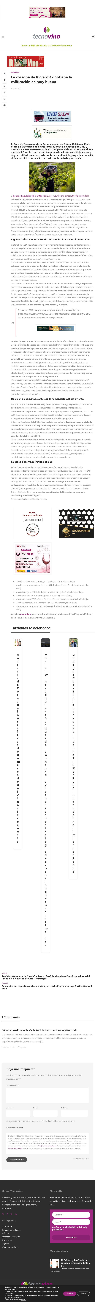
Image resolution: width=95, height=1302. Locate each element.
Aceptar (70, 1293)
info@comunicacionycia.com (47, 1146)
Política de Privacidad (15, 1148)
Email (36, 1108)
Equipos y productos (11, 1230)
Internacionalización (11, 1236)
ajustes (23, 1300)
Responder (23, 1047)
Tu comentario (12, 1085)
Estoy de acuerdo (15, 1128)
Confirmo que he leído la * (69, 1228)
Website (64, 1108)
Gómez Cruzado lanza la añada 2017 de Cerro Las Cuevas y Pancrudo (39, 1030)
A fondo (5, 1233)
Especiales (7, 1240)
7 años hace (5, 1047)
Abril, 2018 (14, 89)
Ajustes (83, 1293)
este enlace (25, 614)
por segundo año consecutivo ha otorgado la (69, 195)
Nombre (9, 1108)
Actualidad (15, 72)
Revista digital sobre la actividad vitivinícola (46, 45)
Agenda (5, 1243)
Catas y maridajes (10, 1247)
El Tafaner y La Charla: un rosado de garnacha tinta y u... (75, 1263)
